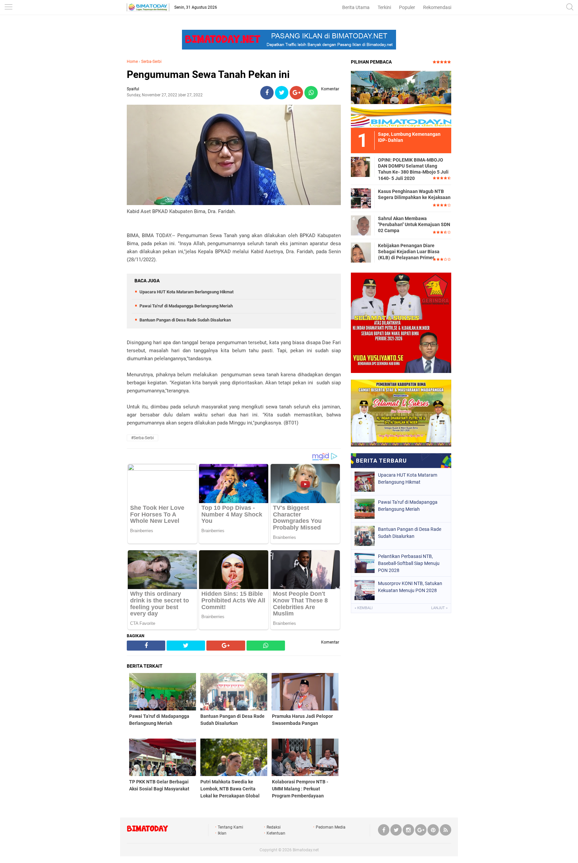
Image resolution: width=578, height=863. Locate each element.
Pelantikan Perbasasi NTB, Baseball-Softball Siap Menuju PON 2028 (409, 563)
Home (132, 61)
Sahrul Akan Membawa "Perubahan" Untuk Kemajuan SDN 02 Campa (414, 224)
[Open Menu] (8, 7)
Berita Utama (356, 7)
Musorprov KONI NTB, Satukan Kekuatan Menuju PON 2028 (410, 587)
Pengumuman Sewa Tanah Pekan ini (208, 74)
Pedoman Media (331, 827)
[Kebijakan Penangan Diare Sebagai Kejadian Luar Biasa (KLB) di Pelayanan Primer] (361, 252)
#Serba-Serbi (142, 438)
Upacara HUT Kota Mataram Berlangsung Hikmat (186, 291)
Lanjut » (439, 608)
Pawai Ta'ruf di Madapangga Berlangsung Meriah (186, 305)
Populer (407, 7)
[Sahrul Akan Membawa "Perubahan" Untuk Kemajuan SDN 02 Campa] (361, 225)
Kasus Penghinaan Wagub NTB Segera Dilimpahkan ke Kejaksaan (414, 194)
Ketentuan (276, 833)
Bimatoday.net (306, 850)
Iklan (222, 833)
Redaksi (274, 827)
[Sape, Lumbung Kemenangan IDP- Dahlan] (401, 99)
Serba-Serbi (151, 61)
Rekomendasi (437, 7)
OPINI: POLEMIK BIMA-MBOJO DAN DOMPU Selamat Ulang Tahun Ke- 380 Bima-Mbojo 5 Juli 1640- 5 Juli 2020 (413, 169)
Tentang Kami (230, 827)
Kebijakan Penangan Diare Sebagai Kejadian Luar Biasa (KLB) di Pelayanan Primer (409, 251)
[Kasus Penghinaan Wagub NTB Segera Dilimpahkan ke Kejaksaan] (361, 198)
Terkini (384, 7)
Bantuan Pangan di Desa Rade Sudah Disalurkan (185, 319)
